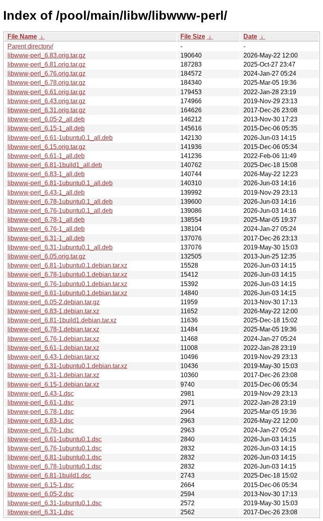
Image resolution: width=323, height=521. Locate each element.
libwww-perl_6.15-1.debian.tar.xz (53, 384)
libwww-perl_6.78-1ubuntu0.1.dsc (54, 466)
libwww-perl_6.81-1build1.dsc (49, 475)
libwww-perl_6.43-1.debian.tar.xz (53, 357)
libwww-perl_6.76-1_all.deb (46, 228)
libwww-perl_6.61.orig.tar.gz (46, 92)
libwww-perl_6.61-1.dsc (40, 402)
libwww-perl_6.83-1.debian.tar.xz (53, 311)
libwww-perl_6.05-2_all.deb (46, 119)
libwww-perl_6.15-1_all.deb (46, 128)
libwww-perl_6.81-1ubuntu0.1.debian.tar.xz (67, 265)
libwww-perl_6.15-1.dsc (40, 485)
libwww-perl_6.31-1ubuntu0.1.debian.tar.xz (67, 366)
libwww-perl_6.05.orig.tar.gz (46, 256)
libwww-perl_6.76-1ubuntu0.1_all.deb (60, 210)
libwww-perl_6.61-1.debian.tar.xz (53, 347)
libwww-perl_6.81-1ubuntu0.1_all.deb (60, 183)
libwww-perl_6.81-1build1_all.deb (54, 165)
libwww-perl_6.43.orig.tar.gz (46, 101)
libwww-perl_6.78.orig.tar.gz (46, 82)
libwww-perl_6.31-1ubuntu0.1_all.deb (60, 247)
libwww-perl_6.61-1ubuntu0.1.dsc (54, 439)
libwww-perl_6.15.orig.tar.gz (46, 146)
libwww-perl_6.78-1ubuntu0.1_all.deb (60, 201)
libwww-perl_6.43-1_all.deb (46, 192)
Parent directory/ (30, 46)
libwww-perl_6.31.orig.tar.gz (46, 110)
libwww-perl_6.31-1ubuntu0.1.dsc (54, 503)
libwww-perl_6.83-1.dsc (40, 420)
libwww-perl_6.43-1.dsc (40, 393)
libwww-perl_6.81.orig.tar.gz (46, 64)
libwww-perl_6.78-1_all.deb (46, 219)
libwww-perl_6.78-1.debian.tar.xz (53, 329)
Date (250, 36)
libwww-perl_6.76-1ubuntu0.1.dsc (54, 448)
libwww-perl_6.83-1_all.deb (46, 174)
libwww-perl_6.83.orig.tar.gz (46, 55)
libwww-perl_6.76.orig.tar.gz (46, 73)
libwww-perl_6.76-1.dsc (40, 430)
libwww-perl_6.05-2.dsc (40, 494)
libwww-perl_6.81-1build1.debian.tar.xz (62, 320)
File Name (22, 36)
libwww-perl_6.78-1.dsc (40, 411)
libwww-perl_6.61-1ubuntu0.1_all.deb (60, 137)
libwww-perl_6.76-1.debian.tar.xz (53, 338)
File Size (192, 36)
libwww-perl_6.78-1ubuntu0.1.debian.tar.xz (67, 274)
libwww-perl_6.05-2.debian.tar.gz (53, 302)
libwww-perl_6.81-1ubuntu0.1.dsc (54, 457)
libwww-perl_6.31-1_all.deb (46, 238)
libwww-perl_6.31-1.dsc (40, 512)
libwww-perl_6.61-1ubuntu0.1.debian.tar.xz (67, 293)
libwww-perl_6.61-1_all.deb (46, 156)
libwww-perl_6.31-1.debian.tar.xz (53, 375)
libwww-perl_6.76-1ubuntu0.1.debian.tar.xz (67, 284)
